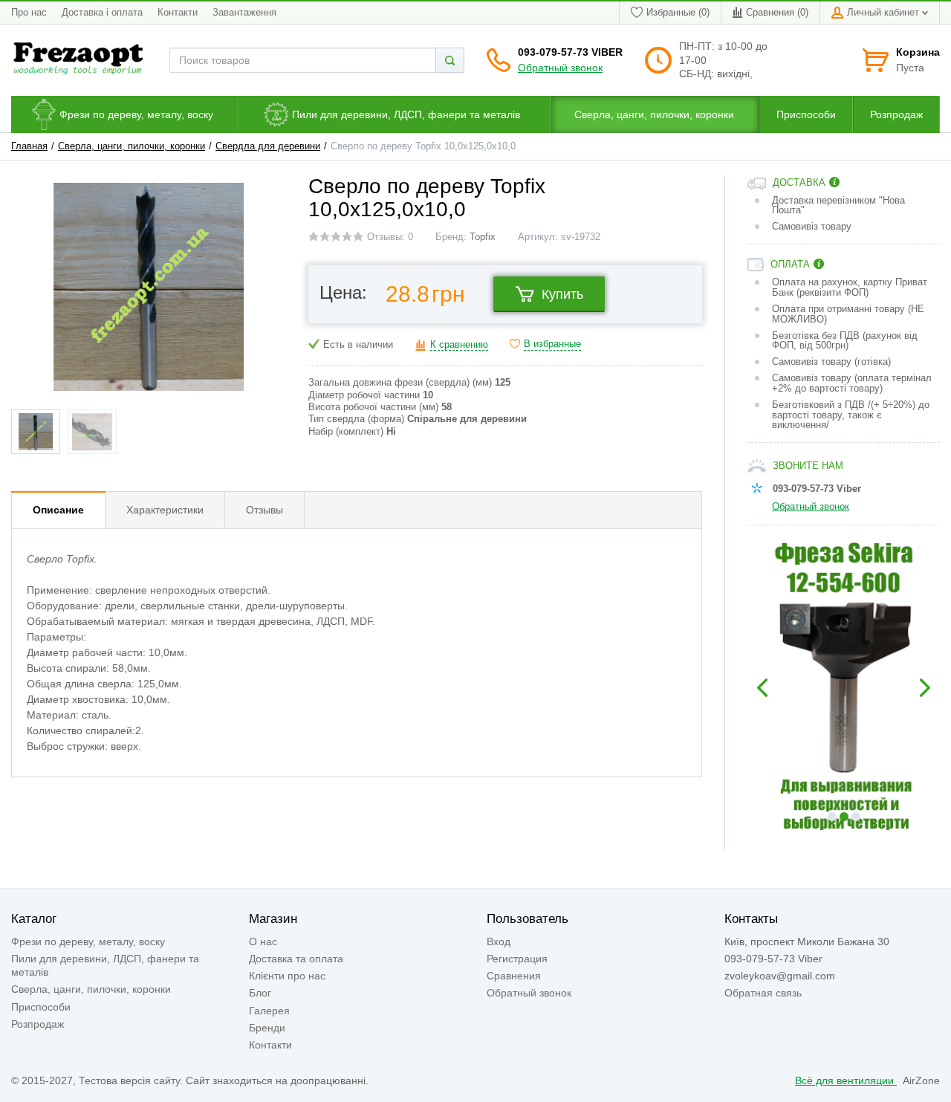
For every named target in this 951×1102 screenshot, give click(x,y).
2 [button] (844, 816)
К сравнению (459, 345)
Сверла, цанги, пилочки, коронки (131, 146)
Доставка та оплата (296, 959)
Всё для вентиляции (846, 1080)
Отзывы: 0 (390, 237)
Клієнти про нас (287, 976)
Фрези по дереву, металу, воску (88, 941)
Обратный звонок (560, 68)
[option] (843, 688)
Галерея (269, 1011)
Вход (498, 941)
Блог (260, 993)
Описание (58, 510)
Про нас (29, 12)
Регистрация (517, 959)
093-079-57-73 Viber (570, 52)
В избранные (552, 344)
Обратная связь (763, 993)
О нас (263, 941)
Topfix (483, 237)
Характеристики (165, 510)
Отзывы (264, 510)
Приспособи (41, 1007)
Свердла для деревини (267, 146)
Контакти (178, 12)
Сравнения (514, 976)
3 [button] (855, 816)
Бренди (267, 1028)
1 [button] (832, 816)
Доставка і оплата (102, 12)
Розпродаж (37, 1024)
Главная (29, 146)
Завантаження (244, 12)
